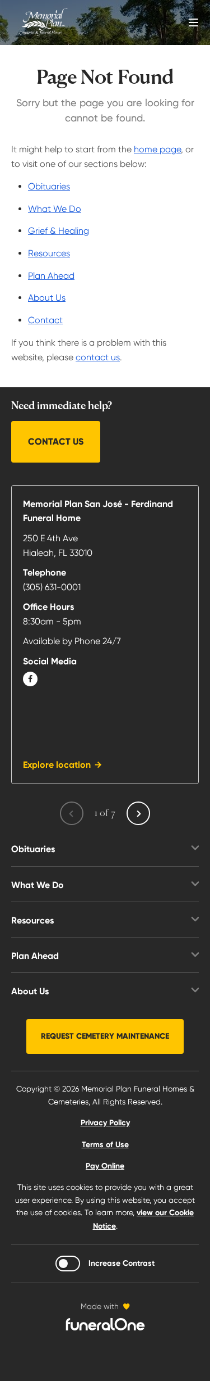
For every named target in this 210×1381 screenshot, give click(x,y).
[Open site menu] (193, 22)
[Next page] (138, 813)
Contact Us (55, 441)
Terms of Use (105, 1144)
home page (157, 149)
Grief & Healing (58, 230)
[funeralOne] (105, 1324)
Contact (45, 320)
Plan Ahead (51, 275)
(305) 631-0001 (52, 587)
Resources (49, 253)
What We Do (54, 208)
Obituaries (49, 186)
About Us (47, 297)
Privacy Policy (105, 1123)
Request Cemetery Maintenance (105, 1036)
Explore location (57, 764)
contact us (98, 357)
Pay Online (105, 1166)
